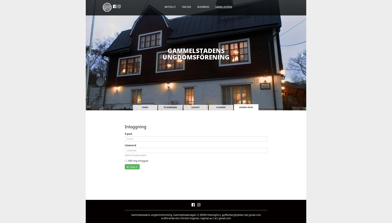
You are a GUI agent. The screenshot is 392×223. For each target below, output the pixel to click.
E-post (128, 133)
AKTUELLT (170, 7)
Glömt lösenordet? (135, 155)
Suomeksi (203, 7)
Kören (145, 107)
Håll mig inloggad (138, 160)
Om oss (186, 7)
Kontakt (196, 107)
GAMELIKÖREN (223, 7)
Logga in (133, 166)
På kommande (170, 107)
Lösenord (130, 145)
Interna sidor (246, 107)
